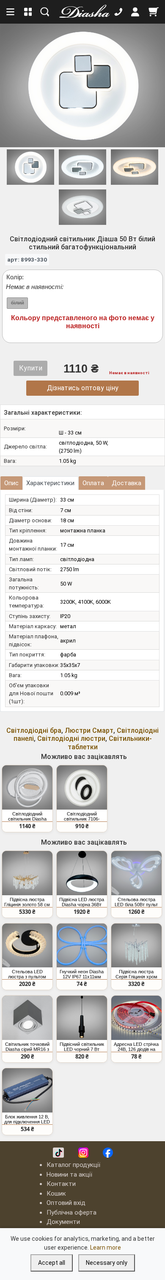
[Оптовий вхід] (135, 11)
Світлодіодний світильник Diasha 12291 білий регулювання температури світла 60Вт (27, 816)
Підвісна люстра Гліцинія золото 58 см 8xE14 (27, 902)
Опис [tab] (11, 483)
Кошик (56, 1193)
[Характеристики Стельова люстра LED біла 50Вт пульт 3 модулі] (136, 873)
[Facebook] (108, 1153)
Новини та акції (69, 1174)
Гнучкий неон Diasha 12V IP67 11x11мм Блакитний (82, 974)
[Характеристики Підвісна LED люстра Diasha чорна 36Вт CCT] (82, 873)
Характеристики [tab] (50, 483)
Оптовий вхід (66, 1203)
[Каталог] (28, 11)
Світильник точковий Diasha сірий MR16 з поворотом (27, 1047)
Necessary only (106, 1262)
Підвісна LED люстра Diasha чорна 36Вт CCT (81, 902)
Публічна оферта (71, 1212)
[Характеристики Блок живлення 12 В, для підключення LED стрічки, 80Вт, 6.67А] (27, 1090)
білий (17, 303)
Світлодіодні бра (33, 730)
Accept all (51, 1262)
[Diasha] (81, 12)
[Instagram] (83, 1153)
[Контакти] (118, 11)
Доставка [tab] (126, 483)
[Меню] (11, 11)
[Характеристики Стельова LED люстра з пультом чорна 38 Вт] (27, 946)
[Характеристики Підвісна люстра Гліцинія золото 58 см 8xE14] (27, 873)
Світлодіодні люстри (71, 739)
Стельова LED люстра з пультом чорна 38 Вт (27, 974)
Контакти (61, 1184)
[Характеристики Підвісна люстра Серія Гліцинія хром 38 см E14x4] (136, 946)
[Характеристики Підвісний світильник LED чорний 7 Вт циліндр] (82, 1018)
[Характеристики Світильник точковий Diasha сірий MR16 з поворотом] (27, 1018)
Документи (63, 1222)
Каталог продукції (73, 1165)
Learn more (105, 1247)
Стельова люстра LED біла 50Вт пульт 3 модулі (136, 902)
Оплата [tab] (93, 483)
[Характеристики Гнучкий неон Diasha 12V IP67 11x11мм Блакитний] (82, 946)
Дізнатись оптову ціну (83, 388)
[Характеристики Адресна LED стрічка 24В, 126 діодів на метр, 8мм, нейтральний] (136, 1018)
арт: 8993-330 (27, 259)
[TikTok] (58, 1153)
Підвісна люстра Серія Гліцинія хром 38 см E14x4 (136, 974)
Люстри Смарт (89, 730)
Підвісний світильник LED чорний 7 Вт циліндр (82, 1047)
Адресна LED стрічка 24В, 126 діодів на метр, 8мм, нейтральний (136, 1047)
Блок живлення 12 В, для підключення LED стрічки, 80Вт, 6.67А (27, 1119)
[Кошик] (153, 11)
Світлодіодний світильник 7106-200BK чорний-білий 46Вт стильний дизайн (81, 816)
